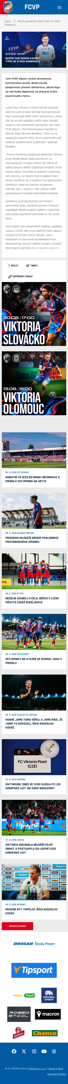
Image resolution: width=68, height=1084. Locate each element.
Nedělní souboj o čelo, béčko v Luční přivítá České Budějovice (32, 600)
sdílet (14, 265)
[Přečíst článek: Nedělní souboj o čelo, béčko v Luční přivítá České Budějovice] (34, 571)
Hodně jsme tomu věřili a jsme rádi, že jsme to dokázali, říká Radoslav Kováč (33, 724)
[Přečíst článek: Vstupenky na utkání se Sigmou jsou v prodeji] (34, 632)
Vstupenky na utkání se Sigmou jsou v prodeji (33, 661)
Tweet (34, 265)
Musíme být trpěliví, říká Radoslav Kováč (31, 911)
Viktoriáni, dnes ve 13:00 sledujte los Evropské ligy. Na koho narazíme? (33, 786)
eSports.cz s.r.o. (37, 1068)
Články (8, 21)
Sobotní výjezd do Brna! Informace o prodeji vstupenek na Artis (32, 479)
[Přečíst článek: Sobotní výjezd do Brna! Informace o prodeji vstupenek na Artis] (34, 450)
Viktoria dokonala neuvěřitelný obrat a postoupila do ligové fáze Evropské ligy (30, 849)
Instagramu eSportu (47, 248)
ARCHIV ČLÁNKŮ (17, 926)
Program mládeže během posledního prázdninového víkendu (31, 540)
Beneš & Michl (56, 1068)
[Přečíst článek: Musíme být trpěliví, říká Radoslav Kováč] (34, 882)
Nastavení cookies (56, 1074)
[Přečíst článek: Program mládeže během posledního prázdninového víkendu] (34, 510)
